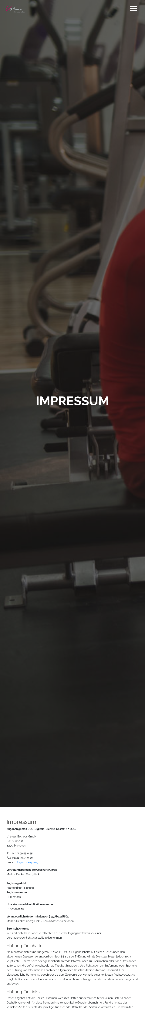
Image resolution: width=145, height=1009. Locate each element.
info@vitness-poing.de (28, 862)
